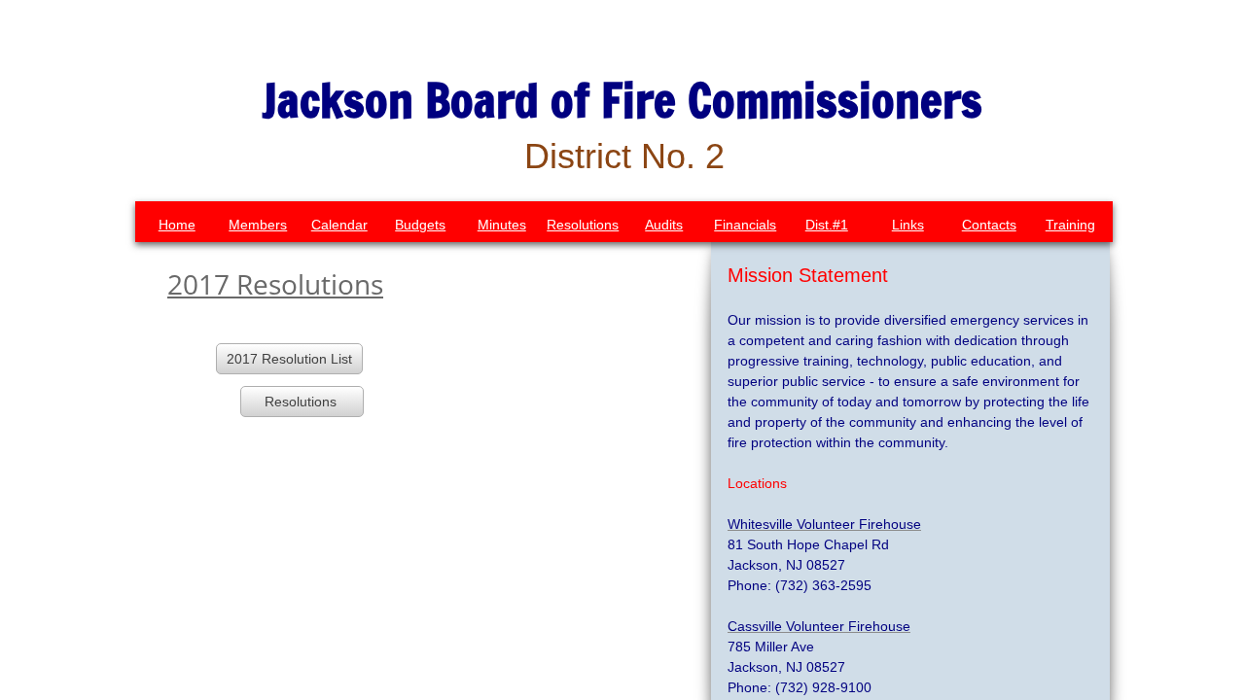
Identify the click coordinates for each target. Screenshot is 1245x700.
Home (177, 224)
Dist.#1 (826, 224)
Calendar (339, 224)
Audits (664, 224)
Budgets (420, 224)
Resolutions (583, 224)
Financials (745, 224)
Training (1070, 224)
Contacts (989, 224)
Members (258, 224)
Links (908, 224)
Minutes (502, 224)
